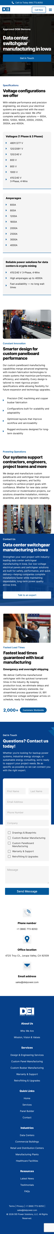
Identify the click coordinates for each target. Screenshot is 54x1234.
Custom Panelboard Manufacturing (23, 845)
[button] (33, 710)
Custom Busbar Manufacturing (28, 837)
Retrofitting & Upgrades (25, 856)
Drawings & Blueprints (24, 832)
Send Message (27, 891)
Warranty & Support (23, 851)
